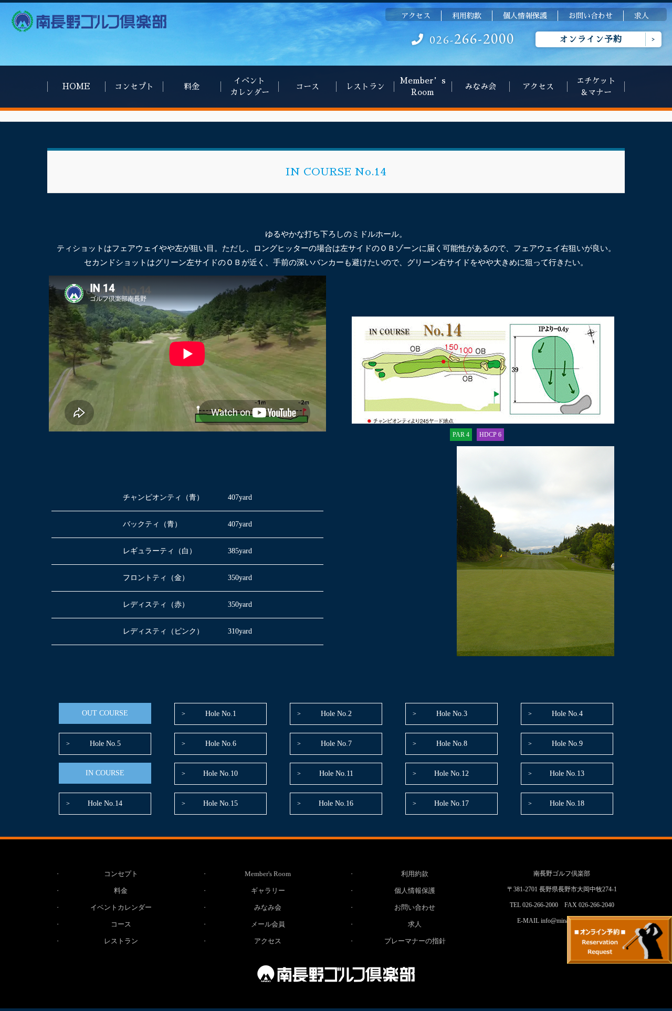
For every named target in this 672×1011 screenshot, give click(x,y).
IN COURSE (105, 773)
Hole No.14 (105, 803)
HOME (76, 86)
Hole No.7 (336, 743)
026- (471, 39)
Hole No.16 (336, 803)
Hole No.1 (220, 714)
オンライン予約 (591, 39)
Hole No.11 (336, 773)
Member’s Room (423, 86)
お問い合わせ (591, 15)
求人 (641, 15)
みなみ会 (480, 86)
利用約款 (466, 15)
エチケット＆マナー (596, 86)
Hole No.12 (451, 773)
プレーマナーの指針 (415, 941)
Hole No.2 (336, 714)
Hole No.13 (567, 773)
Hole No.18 (567, 803)
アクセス (415, 15)
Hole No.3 (451, 714)
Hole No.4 (567, 714)
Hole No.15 (220, 803)
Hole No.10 (220, 773)
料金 (192, 86)
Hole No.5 (105, 743)
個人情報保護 (525, 15)
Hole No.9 (567, 743)
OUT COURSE (105, 713)
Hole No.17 (451, 803)
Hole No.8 (451, 743)
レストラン (365, 86)
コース (307, 86)
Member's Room (268, 874)
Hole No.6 (220, 743)
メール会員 (268, 924)
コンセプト (134, 86)
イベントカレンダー (249, 86)
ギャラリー (268, 890)
